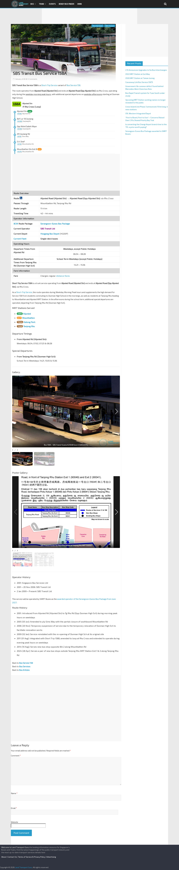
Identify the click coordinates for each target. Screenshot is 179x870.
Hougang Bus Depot (49, 233)
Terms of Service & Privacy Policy (31, 857)
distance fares (63, 276)
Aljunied (27, 313)
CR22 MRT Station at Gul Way (137, 74)
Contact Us (12, 857)
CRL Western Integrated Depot (138, 113)
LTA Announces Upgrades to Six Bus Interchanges (146, 70)
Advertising (51, 857)
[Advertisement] (89, 16)
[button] (116, 411)
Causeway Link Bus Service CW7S (139, 82)
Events (52, 4)
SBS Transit (109, 26)
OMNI (79, 4)
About (3, 857)
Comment (16, 755)
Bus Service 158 (73, 85)
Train (41, 4)
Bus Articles (24, 670)
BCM (16, 223)
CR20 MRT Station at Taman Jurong (139, 78)
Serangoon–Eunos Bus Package (55, 223)
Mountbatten (28, 318)
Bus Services (97, 26)
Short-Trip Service (49, 85)
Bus (32, 4)
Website (14, 822)
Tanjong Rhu (29, 326)
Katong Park (29, 322)
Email (14, 808)
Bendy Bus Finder (66, 4)
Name (14, 793)
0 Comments (32, 79)
